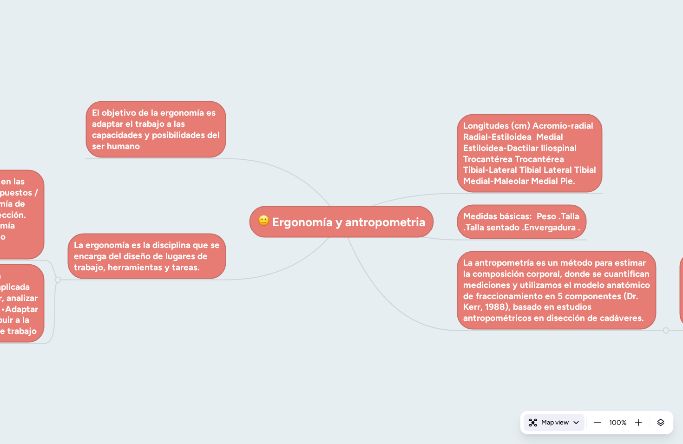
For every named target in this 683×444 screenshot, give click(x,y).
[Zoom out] (597, 422)
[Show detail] (660, 422)
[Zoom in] (638, 422)
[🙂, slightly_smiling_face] (263, 221)
